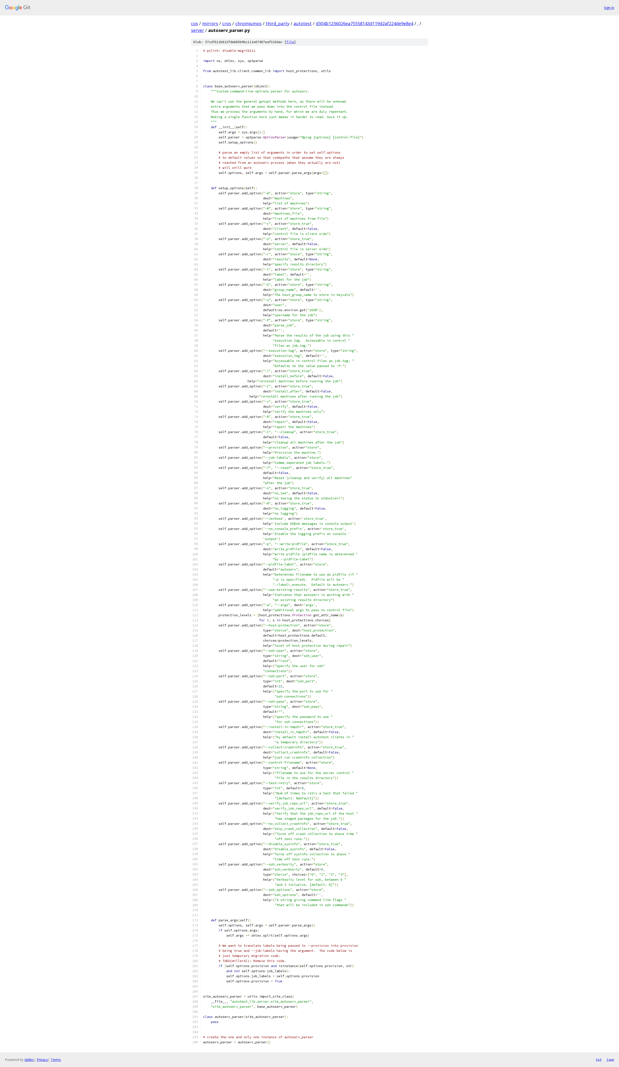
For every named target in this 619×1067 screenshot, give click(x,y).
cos (194, 23)
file (290, 42)
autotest (303, 23)
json (610, 1059)
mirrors (210, 23)
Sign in (609, 7)
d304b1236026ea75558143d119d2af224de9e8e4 (364, 23)
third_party (277, 23)
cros (226, 23)
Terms (56, 1059)
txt (599, 1059)
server (197, 30)
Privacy (42, 1059)
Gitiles (29, 1059)
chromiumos (248, 23)
